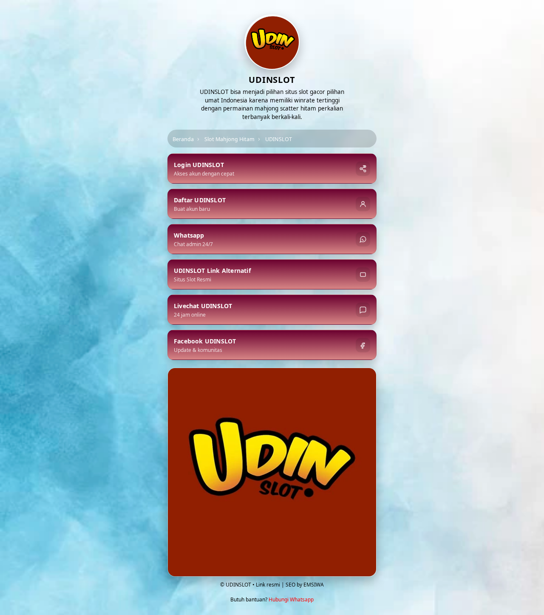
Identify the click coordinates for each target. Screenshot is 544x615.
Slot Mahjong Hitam (229, 139)
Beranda (183, 139)
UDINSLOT (278, 139)
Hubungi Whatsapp (291, 599)
